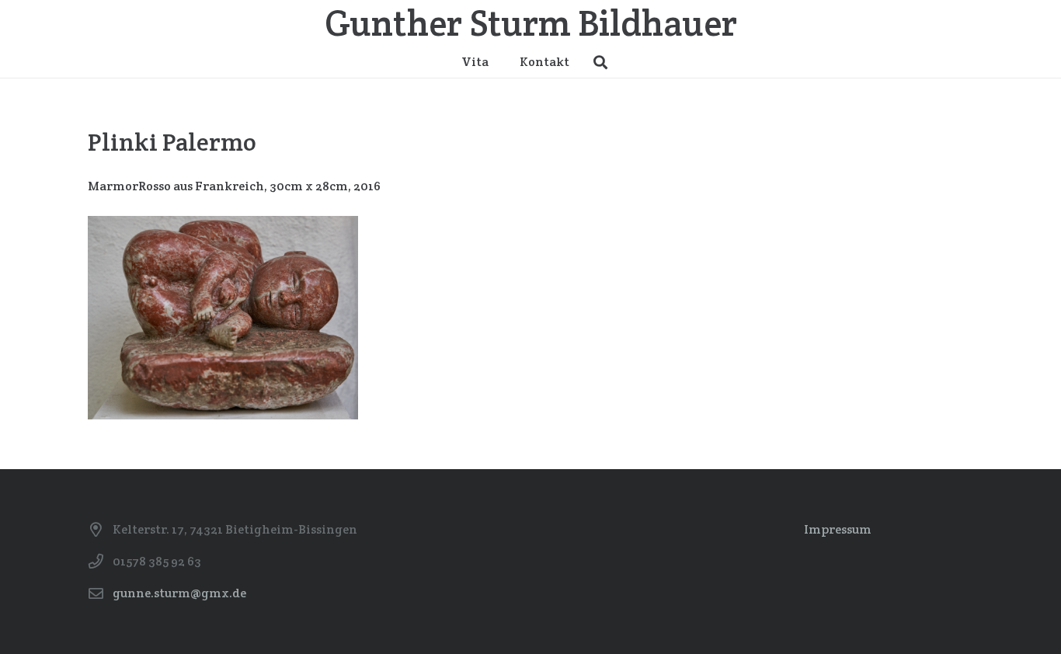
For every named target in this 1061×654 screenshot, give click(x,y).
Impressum (837, 529)
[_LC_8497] (223, 317)
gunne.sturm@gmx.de (179, 593)
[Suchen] (600, 62)
